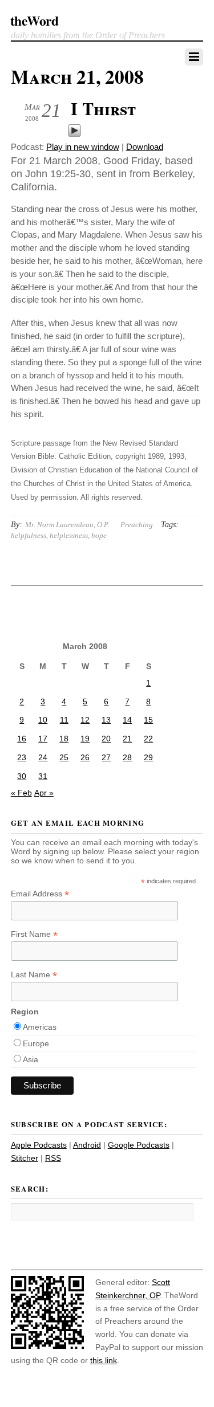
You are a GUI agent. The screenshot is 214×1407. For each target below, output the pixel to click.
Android (87, 1144)
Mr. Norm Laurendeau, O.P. (67, 524)
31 (42, 776)
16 (21, 738)
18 (63, 738)
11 (64, 719)
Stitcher (24, 1158)
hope (99, 535)
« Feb (21, 792)
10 (42, 719)
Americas (39, 1026)
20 (106, 738)
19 (85, 738)
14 (127, 719)
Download (144, 147)
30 (21, 776)
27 (106, 757)
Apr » (44, 792)
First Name (34, 934)
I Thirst (103, 108)
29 (148, 757)
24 (42, 757)
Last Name (34, 974)
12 (85, 719)
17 (42, 738)
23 (21, 757)
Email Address (40, 893)
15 (148, 719)
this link (103, 1360)
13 (106, 719)
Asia (30, 1059)
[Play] (74, 134)
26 (85, 757)
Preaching (136, 524)
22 (148, 738)
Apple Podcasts (39, 1144)
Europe (36, 1043)
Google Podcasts (138, 1144)
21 (127, 738)
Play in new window (82, 147)
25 (63, 757)
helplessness (69, 535)
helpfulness (28, 535)
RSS (53, 1158)
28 (127, 757)
